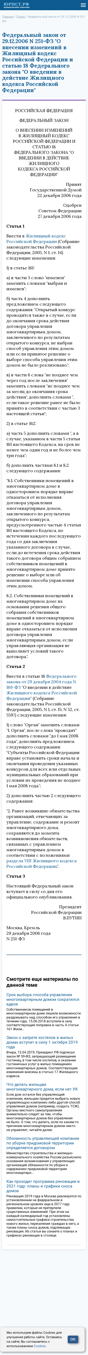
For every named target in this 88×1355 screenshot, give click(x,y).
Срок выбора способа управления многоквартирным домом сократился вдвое (42, 999)
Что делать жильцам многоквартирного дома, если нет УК (42, 1087)
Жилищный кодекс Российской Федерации (36, 238)
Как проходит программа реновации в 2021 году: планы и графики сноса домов (43, 1186)
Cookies (40, 1346)
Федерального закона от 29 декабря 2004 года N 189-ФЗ (41, 681)
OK (73, 1339)
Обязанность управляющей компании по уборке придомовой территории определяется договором (42, 1143)
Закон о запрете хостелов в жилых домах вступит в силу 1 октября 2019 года (42, 1042)
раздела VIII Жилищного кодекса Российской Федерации (41, 863)
